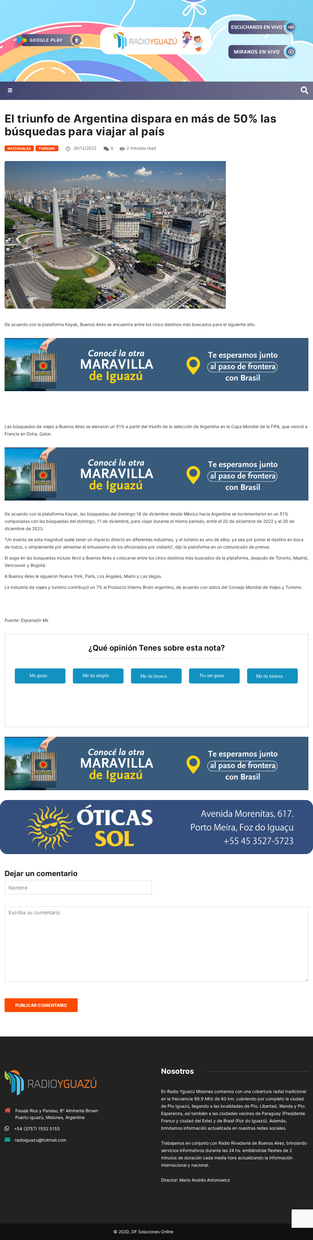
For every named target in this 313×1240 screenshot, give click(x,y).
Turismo (47, 148)
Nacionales (19, 148)
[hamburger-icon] (10, 91)
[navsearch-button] (304, 90)
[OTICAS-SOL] (156, 826)
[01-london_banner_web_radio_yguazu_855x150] (156, 364)
